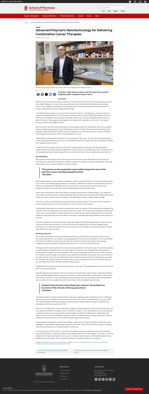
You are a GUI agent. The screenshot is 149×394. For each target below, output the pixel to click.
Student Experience (67, 16)
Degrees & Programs (31, 16)
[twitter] (103, 379)
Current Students (65, 370)
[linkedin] (99, 379)
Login (145, 1)
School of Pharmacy (42, 8)
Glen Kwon (91, 113)
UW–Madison (11, 1)
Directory (135, 1)
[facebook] (96, 379)
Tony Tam (103, 299)
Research (63, 342)
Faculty (43, 342)
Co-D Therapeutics (69, 239)
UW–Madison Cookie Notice (92, 390)
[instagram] (110, 379)
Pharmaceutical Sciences (53, 342)
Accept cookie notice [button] (134, 389)
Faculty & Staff (64, 373)
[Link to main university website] (44, 376)
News (97, 16)
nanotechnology (96, 342)
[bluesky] (106, 379)
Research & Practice (49, 16)
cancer (75, 342)
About (89, 16)
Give (123, 11)
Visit (109, 11)
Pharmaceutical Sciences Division (60, 344)
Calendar (140, 1)
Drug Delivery (81, 342)
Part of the (43, 382)
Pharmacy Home (130, 1)
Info (103, 11)
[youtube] (113, 379)
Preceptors (63, 376)
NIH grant (104, 342)
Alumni (80, 16)
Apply (115, 11)
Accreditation (64, 379)
